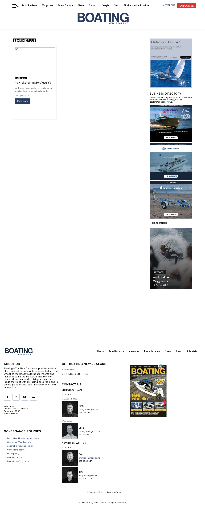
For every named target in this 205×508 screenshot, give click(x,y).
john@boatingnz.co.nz (89, 409)
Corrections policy (16, 450)
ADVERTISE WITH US (74, 443)
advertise (169, 5)
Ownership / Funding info (19, 442)
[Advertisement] (102, 319)
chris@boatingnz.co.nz (89, 431)
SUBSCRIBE (68, 369)
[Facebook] (7, 397)
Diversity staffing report (18, 461)
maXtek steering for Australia (33, 82)
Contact (66, 394)
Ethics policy (13, 453)
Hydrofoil (159, 272)
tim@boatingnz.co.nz (88, 475)
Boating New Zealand (96, 502)
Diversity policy (14, 457)
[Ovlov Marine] (171, 141)
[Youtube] (24, 397)
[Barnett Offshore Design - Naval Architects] (171, 179)
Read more (22, 101)
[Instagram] (16, 397)
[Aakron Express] (171, 217)
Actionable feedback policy (20, 446)
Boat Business (20, 78)
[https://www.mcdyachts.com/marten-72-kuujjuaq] (171, 86)
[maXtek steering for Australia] (35, 63)
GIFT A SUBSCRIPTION (75, 373)
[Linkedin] (33, 397)
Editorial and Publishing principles (23, 438)
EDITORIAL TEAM (72, 389)
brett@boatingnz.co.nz (89, 458)
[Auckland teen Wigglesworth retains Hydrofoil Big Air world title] (171, 258)
